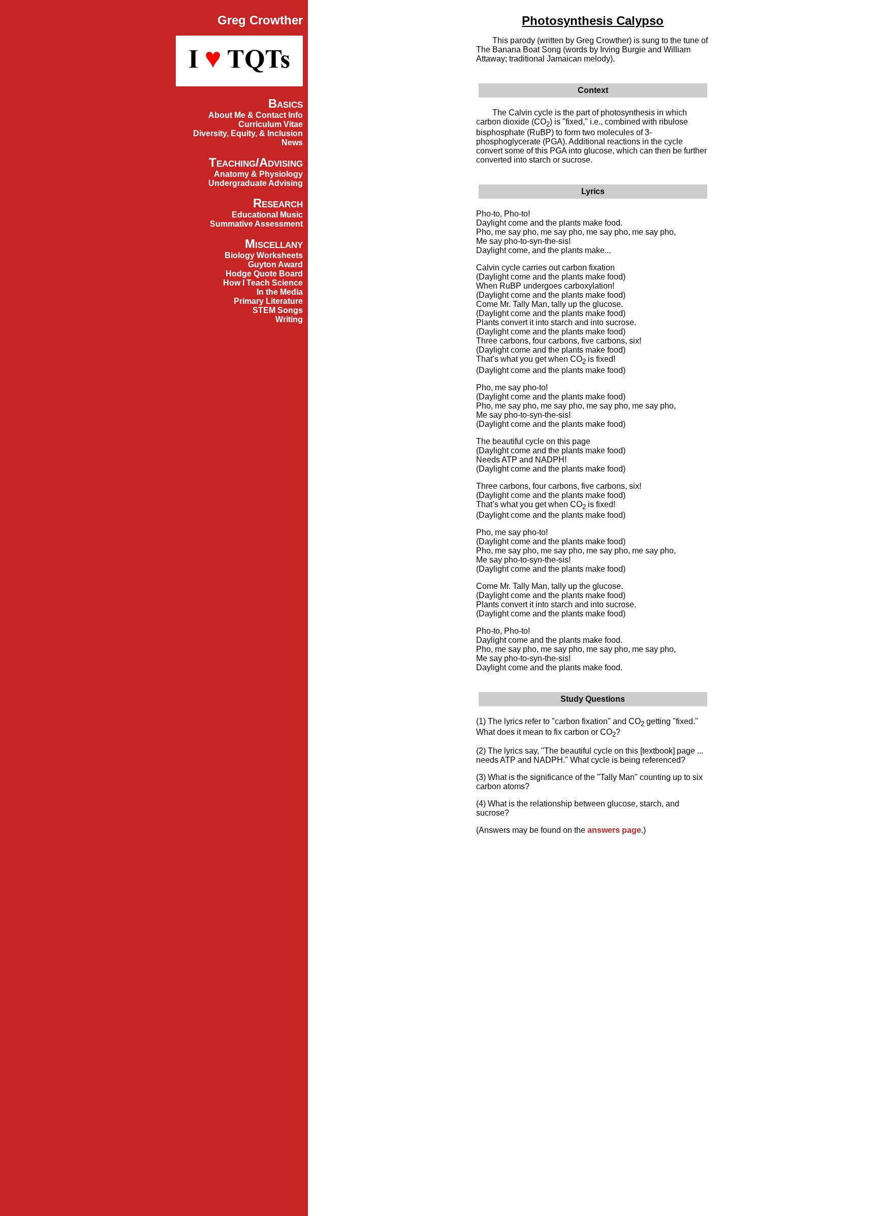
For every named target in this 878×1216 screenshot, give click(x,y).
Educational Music (267, 214)
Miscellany (274, 244)
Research (278, 203)
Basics (285, 103)
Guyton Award (275, 264)
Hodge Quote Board (264, 273)
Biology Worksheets (264, 255)
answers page (614, 830)
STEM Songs (278, 310)
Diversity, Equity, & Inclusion (248, 133)
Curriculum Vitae (270, 124)
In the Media (280, 292)
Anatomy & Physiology (258, 174)
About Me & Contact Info (255, 115)
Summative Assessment (256, 224)
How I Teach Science (263, 282)
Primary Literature (268, 301)
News (292, 142)
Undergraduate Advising (255, 183)
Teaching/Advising (256, 162)
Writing (289, 319)
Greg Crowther (260, 20)
